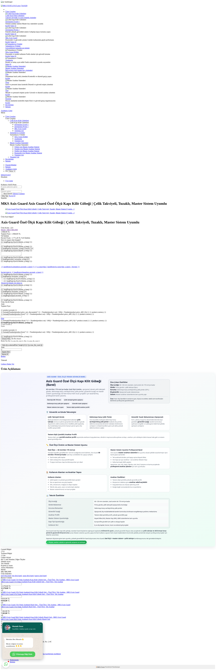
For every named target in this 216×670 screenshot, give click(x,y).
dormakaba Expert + (12, 22)
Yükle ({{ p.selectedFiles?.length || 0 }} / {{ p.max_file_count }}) (22, 345)
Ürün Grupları (10, 12)
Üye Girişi (9, 181)
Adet (2, 347)
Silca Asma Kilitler (12, 52)
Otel (6, 91)
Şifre (2, 189)
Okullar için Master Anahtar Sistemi (27, 149)
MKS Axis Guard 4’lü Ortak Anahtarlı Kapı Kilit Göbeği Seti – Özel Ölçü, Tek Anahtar (32, 594)
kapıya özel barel (41, 576)
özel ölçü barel (6, 576)
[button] (41, 624)
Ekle (2, 319)
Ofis (6, 74)
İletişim (8, 107)
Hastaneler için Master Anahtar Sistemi (28, 153)
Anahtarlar (9, 60)
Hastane (8, 99)
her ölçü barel (17, 576)
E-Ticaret (102, 667)
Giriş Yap (5, 196)
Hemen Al (5, 354)
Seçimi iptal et (6, 272)
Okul (7, 82)
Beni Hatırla (8, 194)
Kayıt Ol (12, 196)
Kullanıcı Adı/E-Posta (8, 185)
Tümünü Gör (19, 131)
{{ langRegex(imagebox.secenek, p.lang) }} (27, 272)
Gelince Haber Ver (7, 364)
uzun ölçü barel (28, 576)
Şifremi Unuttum (19, 194)
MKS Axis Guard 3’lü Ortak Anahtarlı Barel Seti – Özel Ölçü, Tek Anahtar (27, 607)
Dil (6, 171)
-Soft (98, 667)
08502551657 (6, 175)
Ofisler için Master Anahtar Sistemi (26, 147)
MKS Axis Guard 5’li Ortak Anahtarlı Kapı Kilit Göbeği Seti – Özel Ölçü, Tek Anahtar (32, 582)
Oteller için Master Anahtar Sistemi (26, 151)
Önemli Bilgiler (10, 165)
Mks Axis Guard (11, 38)
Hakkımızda (14, 660)
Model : (9, 230)
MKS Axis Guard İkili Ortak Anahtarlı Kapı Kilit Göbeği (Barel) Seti (25, 619)
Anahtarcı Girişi (6, 111)
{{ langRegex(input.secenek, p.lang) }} (15, 296)
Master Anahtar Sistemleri (19, 143)
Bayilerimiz (9, 105)
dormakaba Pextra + (12, 30)
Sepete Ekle (6, 352)
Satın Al (13, 26)
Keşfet (7, 26)
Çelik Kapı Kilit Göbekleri (19, 121)
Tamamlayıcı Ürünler (17, 133)
